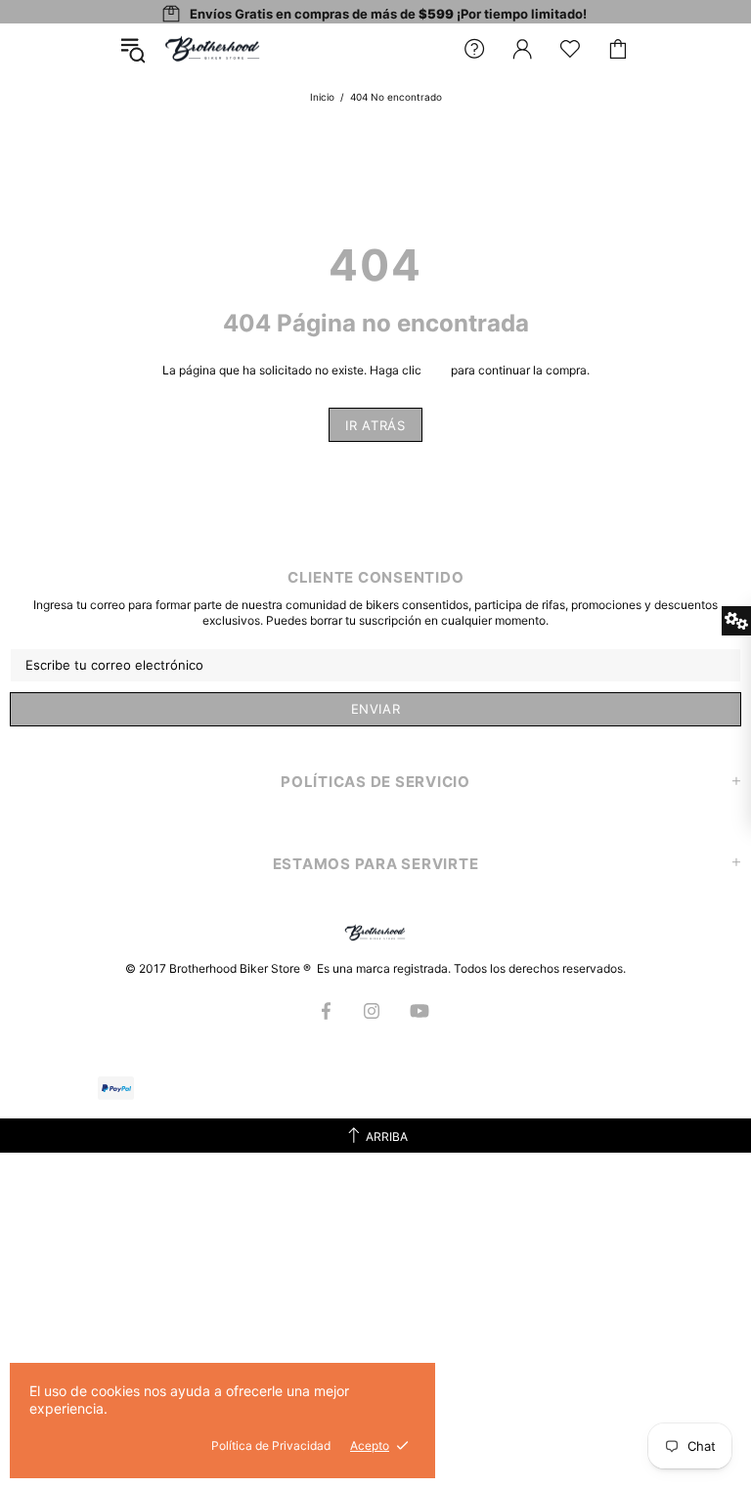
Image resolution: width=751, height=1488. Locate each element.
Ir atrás (375, 425)
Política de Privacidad (271, 1445)
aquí (436, 370)
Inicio (322, 97)
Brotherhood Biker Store (213, 49)
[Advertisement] (375, 1289)
